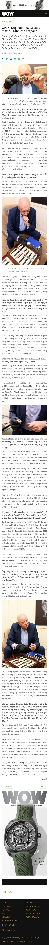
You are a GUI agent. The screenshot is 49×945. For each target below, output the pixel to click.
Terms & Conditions (16, 942)
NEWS (4, 903)
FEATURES (6, 910)
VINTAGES (6, 917)
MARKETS (5, 913)
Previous (8, 787)
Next (42, 787)
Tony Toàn (38, 938)
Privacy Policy (27, 942)
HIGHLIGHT (6, 906)
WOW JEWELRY (32, 917)
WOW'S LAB (31, 910)
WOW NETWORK (33, 906)
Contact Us (5, 942)
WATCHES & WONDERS (11, 921)
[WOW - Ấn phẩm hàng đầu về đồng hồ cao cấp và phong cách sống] (7, 13)
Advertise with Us (8, 930)
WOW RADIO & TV (33, 913)
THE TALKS (30, 903)
